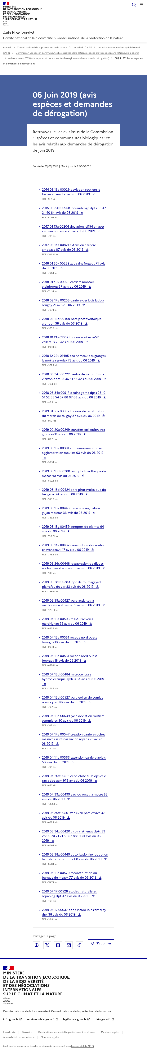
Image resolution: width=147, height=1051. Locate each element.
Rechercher (134, 4)
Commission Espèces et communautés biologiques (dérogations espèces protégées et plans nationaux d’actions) (77, 53)
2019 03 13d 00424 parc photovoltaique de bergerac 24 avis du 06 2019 (74, 492)
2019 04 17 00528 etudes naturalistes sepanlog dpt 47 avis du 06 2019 (69, 893)
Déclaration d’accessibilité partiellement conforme (66, 1032)
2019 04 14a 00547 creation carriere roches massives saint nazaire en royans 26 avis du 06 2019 (73, 739)
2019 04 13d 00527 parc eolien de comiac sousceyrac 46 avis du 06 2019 (72, 699)
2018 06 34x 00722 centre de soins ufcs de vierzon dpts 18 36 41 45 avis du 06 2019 (73, 376)
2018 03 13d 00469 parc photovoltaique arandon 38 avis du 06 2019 (71, 321)
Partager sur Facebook (36, 945)
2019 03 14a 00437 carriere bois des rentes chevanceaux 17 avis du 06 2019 (73, 547)
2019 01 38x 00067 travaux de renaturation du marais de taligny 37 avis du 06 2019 (73, 413)
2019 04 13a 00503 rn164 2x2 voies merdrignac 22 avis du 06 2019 (67, 621)
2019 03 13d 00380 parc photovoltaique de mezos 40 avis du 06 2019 (74, 473)
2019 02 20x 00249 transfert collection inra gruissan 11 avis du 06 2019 (73, 432)
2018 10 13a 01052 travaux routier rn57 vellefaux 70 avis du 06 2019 (70, 339)
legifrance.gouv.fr (74, 1019)
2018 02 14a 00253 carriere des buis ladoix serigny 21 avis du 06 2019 (73, 302)
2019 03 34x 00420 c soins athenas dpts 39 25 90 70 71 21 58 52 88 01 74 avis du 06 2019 (73, 836)
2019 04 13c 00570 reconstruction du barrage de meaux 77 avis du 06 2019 (69, 875)
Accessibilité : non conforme (18, 1037)
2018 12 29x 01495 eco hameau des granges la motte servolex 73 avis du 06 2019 (74, 358)
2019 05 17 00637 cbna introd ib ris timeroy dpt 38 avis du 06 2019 (74, 912)
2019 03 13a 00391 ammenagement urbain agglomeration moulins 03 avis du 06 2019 (73, 453)
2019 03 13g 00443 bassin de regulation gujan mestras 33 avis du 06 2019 (71, 510)
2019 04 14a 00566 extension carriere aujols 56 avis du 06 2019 (74, 759)
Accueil (7, 47)
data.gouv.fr (103, 1019)
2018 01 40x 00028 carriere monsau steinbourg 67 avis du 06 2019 (68, 284)
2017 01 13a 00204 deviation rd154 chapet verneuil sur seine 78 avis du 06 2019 (73, 228)
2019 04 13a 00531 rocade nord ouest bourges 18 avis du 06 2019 (69, 639)
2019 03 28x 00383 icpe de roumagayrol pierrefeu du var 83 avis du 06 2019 (71, 584)
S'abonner (103, 943)
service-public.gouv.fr (41, 1019)
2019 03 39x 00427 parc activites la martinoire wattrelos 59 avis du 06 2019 (71, 602)
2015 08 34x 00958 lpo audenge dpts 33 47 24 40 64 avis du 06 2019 (74, 210)
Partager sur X (47, 945)
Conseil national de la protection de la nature (42, 47)
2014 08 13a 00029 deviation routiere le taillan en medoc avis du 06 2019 (71, 191)
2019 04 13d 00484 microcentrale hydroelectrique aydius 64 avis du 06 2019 (73, 679)
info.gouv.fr (10, 1019)
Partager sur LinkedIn (58, 945)
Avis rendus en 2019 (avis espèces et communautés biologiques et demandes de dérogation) (58, 58)
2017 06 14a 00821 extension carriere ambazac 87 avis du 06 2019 (69, 247)
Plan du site (9, 1032)
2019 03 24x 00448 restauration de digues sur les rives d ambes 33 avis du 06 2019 (73, 565)
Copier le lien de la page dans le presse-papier (79, 945)
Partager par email (69, 945)
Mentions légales (110, 1032)
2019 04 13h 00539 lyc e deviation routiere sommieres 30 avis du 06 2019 (73, 718)
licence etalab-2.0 (81, 1046)
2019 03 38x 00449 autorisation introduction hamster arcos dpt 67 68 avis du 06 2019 (75, 856)
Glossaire (27, 1032)
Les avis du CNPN (82, 47)
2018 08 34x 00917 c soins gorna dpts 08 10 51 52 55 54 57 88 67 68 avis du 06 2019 (73, 395)
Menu (141, 4)
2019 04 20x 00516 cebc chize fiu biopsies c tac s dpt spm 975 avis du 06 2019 (74, 778)
